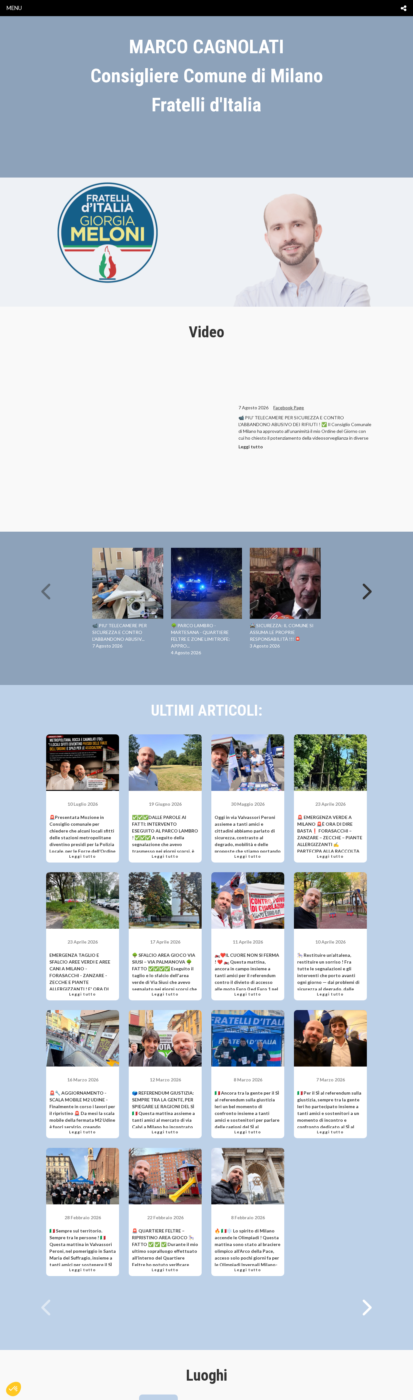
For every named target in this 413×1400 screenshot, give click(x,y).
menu (14, 8)
